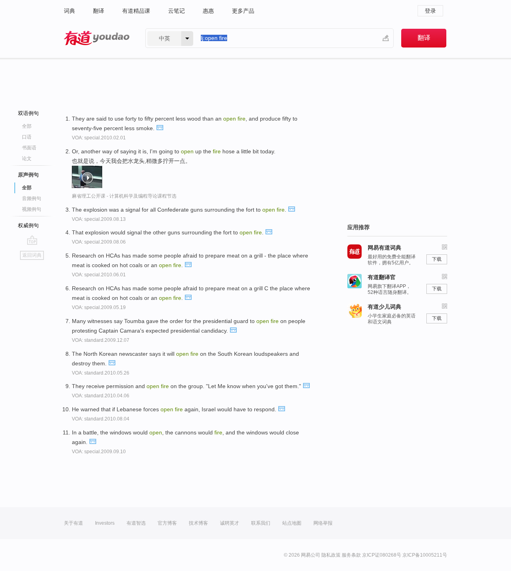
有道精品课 (136, 11)
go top (32, 240)
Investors (105, 523)
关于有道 (73, 523)
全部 (27, 126)
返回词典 (32, 255)
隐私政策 (331, 555)
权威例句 (28, 225)
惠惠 (208, 11)
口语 (27, 137)
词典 (69, 11)
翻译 (98, 11)
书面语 (29, 148)
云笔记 (176, 11)
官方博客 (167, 523)
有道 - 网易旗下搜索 (96, 38)
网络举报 (323, 523)
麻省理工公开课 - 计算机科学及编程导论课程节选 (124, 196)
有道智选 (136, 523)
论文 (27, 158)
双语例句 (28, 113)
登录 (430, 11)
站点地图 (291, 523)
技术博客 (198, 523)
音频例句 (31, 198)
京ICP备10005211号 (424, 555)
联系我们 (260, 523)
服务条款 (351, 555)
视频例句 (31, 209)
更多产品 (243, 11)
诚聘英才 (229, 523)
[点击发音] (159, 127)
